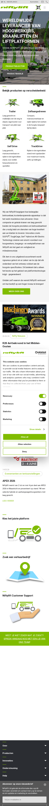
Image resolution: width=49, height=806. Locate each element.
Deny (24, 451)
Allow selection (24, 444)
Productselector (15, 66)
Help (5, 775)
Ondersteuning (10, 768)
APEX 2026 (9, 480)
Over (5, 745)
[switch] (42, 404)
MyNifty (38, 7)
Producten (8, 753)
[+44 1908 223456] (46, 1)
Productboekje (15, 74)
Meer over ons (16, 291)
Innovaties (8, 760)
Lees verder (8, 501)
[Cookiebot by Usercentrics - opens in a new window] (35, 353)
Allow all (24, 437)
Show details (35, 429)
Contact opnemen (42, 1)
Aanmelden (34, 2)
